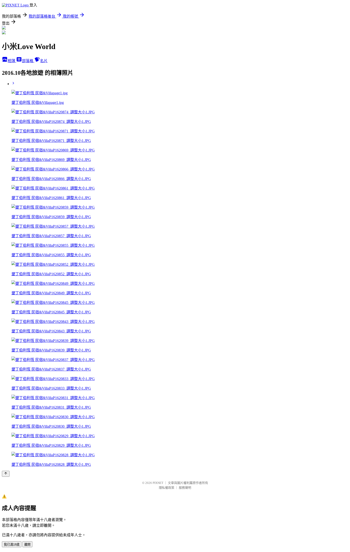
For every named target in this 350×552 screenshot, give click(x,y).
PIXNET (158, 483)
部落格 (28, 61)
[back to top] (6, 474)
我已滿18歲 (12, 544)
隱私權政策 (166, 487)
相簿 (12, 61)
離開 (27, 544)
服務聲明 (185, 487)
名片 (44, 61)
